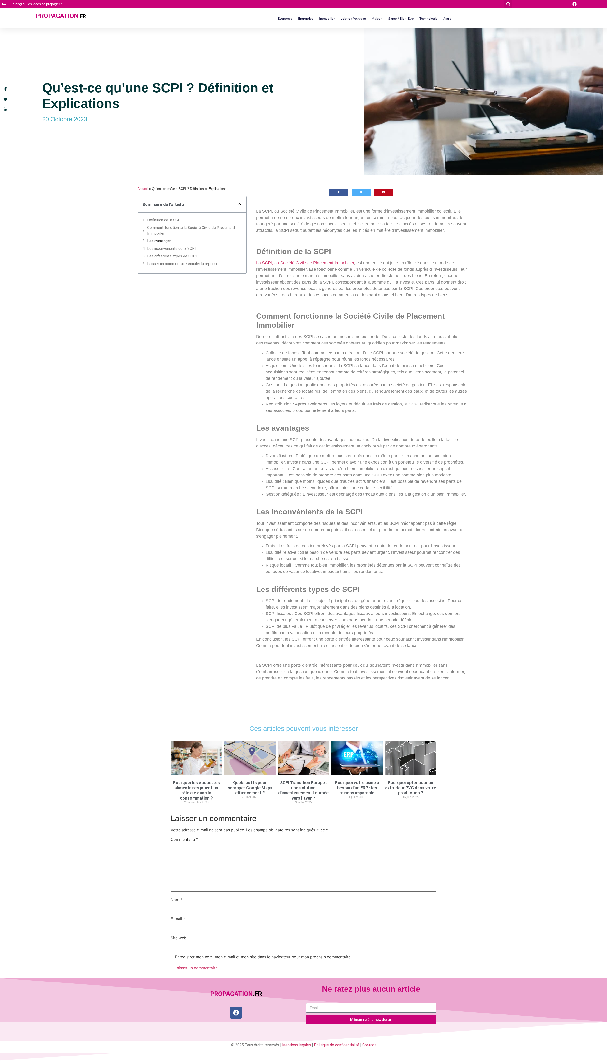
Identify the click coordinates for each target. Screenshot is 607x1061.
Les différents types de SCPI (172, 256)
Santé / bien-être (401, 18)
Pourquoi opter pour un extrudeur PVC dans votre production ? (410, 787)
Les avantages (159, 241)
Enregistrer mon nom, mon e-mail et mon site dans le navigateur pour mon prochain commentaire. (263, 957)
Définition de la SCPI (164, 220)
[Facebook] (236, 1013)
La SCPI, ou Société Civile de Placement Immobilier (305, 263)
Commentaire (184, 839)
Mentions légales (296, 1045)
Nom (176, 900)
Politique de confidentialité (336, 1045)
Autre (447, 18)
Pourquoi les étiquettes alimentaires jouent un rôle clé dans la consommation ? (196, 790)
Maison (377, 18)
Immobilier (327, 18)
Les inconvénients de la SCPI (171, 248)
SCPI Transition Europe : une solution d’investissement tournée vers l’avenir (303, 790)
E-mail (178, 919)
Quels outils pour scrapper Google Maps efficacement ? (250, 787)
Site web (178, 938)
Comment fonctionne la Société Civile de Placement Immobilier (191, 230)
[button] (508, 4)
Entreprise (305, 18)
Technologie (428, 18)
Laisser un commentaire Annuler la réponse (182, 263)
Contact (369, 1045)
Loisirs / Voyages (353, 18)
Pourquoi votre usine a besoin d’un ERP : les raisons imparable (357, 787)
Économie (284, 18)
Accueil (143, 189)
